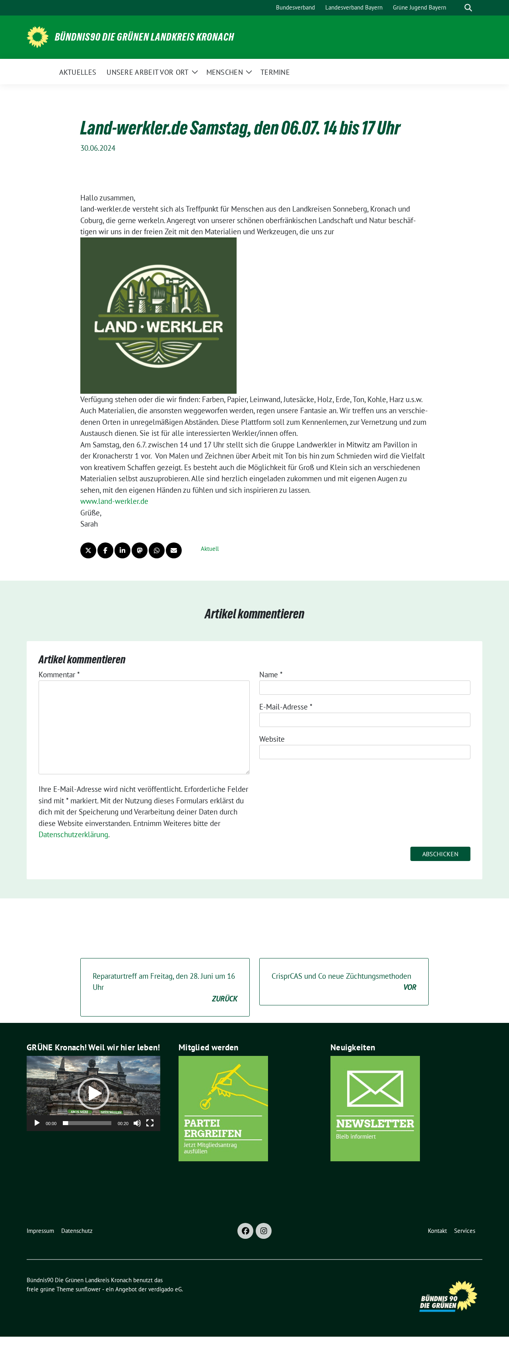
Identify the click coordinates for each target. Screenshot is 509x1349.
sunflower (88, 1289)
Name (271, 674)
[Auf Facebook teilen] (105, 550)
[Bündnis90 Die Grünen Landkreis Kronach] (38, 36)
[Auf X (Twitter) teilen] (88, 550)
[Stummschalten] (137, 1123)
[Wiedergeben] (37, 1123)
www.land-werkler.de (114, 501)
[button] (93, 1094)
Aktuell (210, 548)
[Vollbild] (150, 1123)
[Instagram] (264, 1231)
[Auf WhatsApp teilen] (157, 550)
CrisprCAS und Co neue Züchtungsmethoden (344, 981)
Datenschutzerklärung (73, 834)
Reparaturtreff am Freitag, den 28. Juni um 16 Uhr (165, 987)
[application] (93, 1093)
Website (272, 739)
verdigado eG (165, 1289)
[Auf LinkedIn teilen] (122, 550)
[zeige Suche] (468, 8)
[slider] (87, 1123)
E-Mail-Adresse (286, 706)
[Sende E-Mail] (174, 550)
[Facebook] (245, 1231)
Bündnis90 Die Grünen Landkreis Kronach (144, 37)
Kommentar (59, 674)
